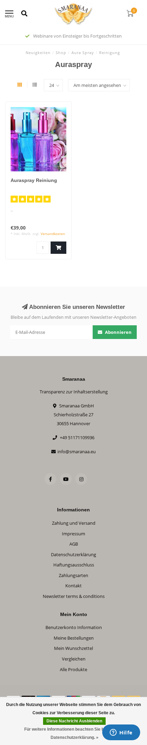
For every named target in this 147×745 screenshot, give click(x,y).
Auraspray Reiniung (34, 180)
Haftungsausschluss (73, 565)
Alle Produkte (73, 669)
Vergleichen (73, 659)
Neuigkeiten (38, 52)
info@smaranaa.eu (76, 451)
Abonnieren (118, 332)
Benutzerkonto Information (73, 627)
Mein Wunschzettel (73, 648)
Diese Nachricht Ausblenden (74, 721)
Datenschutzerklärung (73, 554)
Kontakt (73, 586)
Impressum (73, 534)
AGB (73, 544)
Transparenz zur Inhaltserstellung (74, 392)
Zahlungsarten (73, 575)
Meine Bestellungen (74, 638)
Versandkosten (53, 233)
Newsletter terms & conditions (74, 596)
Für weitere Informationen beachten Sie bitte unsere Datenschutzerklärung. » (74, 733)
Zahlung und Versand (73, 523)
